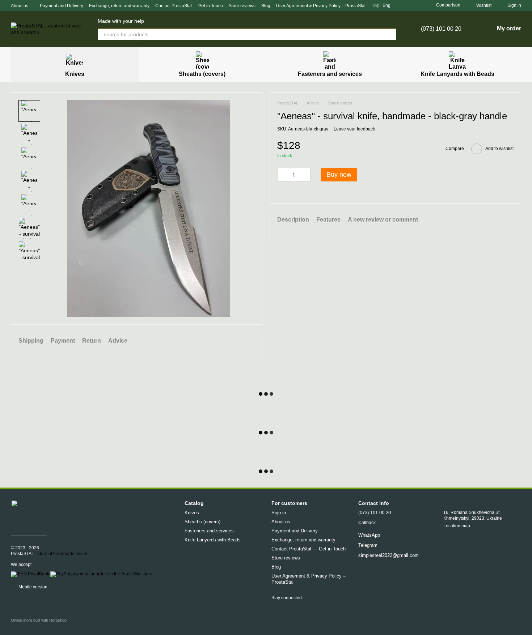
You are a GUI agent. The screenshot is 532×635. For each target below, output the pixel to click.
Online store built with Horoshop (39, 620)
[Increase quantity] (305, 174)
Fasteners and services (330, 74)
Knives (74, 74)
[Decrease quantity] (283, 174)
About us (19, 5)
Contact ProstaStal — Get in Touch (189, 5)
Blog (265, 5)
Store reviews (242, 5)
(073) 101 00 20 (441, 29)
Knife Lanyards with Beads (457, 74)
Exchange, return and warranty (119, 5)
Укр (376, 5)
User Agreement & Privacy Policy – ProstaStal (321, 5)
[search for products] (390, 34)
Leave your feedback (354, 129)
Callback (367, 522)
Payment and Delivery (61, 5)
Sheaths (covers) (202, 74)
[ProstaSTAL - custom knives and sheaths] (29, 517)
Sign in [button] (278, 512)
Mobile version (32, 586)
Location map (456, 525)
